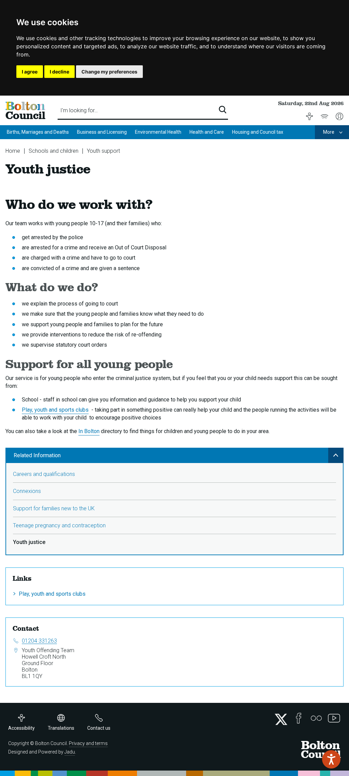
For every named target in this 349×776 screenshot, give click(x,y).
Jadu (69, 752)
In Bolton (89, 431)
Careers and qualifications (44, 474)
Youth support (103, 151)
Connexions (27, 491)
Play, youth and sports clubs (55, 410)
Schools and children (53, 151)
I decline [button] (59, 72)
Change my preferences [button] (109, 72)
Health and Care (206, 132)
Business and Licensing (102, 132)
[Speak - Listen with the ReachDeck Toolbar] (331, 759)
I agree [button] (29, 72)
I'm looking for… (79, 110)
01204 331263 (39, 641)
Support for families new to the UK (54, 508)
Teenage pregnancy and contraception (59, 525)
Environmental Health (158, 132)
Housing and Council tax (257, 132)
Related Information (37, 455)
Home (12, 151)
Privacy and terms (88, 743)
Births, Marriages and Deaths (38, 132)
